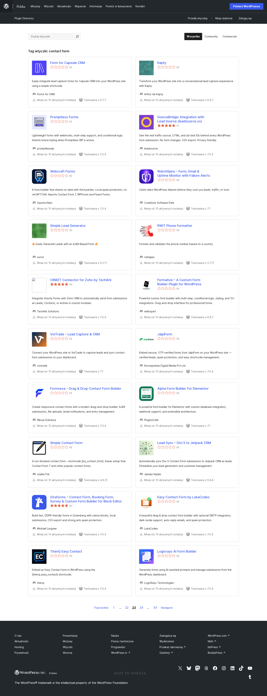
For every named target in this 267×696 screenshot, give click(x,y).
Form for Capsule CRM (67, 63)
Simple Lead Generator (68, 226)
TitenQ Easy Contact (66, 551)
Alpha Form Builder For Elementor (183, 388)
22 (126, 607)
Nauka (115, 635)
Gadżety (166, 652)
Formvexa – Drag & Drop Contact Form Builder (85, 388)
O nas (18, 635)
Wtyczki (67, 647)
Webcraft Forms (62, 171)
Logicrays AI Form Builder (177, 551)
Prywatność (22, 652)
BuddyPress (216, 652)
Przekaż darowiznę (172, 647)
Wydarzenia (166, 641)
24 (141, 607)
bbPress (214, 647)
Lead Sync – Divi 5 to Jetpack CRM (184, 443)
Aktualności (21, 641)
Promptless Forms (64, 117)
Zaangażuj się (167, 635)
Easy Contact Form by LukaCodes (183, 497)
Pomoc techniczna (122, 641)
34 (155, 607)
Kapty (161, 63)
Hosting (19, 647)
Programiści (118, 647)
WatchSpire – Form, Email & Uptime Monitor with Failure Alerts (183, 173)
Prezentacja (70, 635)
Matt (212, 641)
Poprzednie (101, 607)
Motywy (67, 641)
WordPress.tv (120, 652)
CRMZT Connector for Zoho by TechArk (81, 280)
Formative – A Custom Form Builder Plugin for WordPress (179, 282)
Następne (167, 607)
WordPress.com (219, 635)
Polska (53, 673)
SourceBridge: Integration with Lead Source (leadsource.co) (180, 119)
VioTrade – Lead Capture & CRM (75, 334)
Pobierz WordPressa (246, 6)
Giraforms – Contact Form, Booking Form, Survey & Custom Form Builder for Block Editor (86, 499)
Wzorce (67, 652)
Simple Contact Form (66, 443)
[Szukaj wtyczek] (77, 36)
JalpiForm (164, 334)
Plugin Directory (24, 18)
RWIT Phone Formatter (174, 226)
